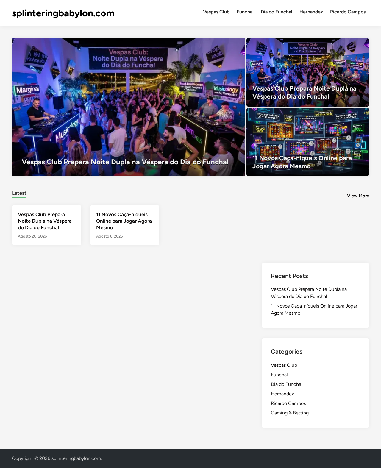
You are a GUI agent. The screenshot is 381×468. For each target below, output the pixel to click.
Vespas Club (216, 12)
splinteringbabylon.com (63, 13)
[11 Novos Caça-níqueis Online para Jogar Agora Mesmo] (307, 142)
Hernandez (311, 12)
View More (358, 196)
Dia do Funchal (276, 12)
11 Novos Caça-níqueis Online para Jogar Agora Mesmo (124, 220)
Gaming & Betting (290, 413)
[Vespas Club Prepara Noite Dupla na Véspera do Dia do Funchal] (128, 107)
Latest (19, 193)
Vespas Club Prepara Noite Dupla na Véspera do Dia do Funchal (45, 220)
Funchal (245, 12)
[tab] (19, 192)
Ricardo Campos (348, 12)
